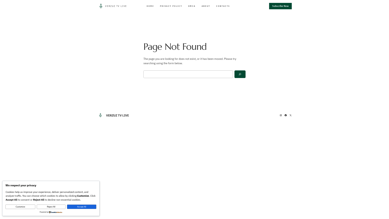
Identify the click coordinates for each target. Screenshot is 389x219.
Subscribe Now (280, 5)
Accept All (81, 207)
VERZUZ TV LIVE (116, 6)
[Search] (240, 74)
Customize (20, 207)
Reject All (51, 207)
